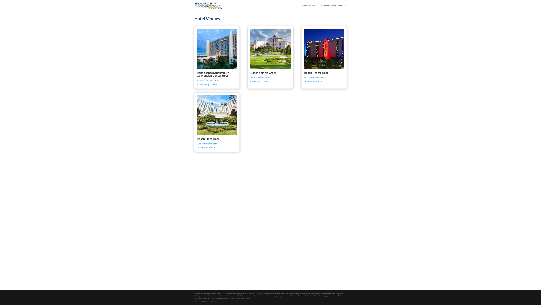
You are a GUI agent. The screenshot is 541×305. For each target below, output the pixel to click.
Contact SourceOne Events (334, 6)
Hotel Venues (308, 6)
